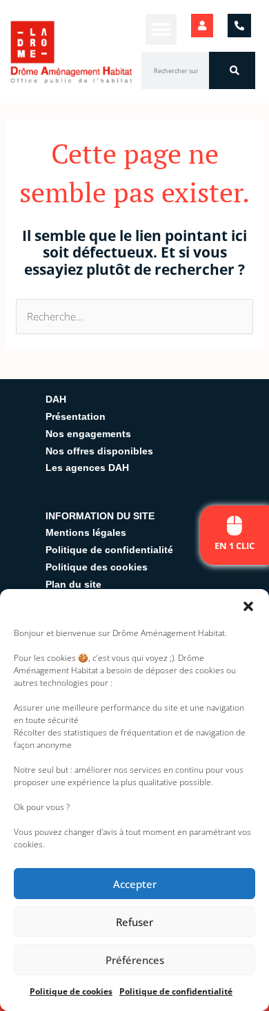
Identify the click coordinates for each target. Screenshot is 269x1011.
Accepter (135, 884)
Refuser (134, 922)
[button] (248, 606)
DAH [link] (56, 399)
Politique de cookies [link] (71, 991)
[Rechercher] (232, 70)
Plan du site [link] (73, 584)
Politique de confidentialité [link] (175, 991)
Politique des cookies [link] (97, 566)
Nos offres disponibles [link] (99, 450)
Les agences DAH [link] (87, 467)
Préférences (135, 960)
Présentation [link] (76, 416)
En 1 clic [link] (235, 545)
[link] (235, 526)
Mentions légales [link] (86, 532)
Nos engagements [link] (88, 433)
